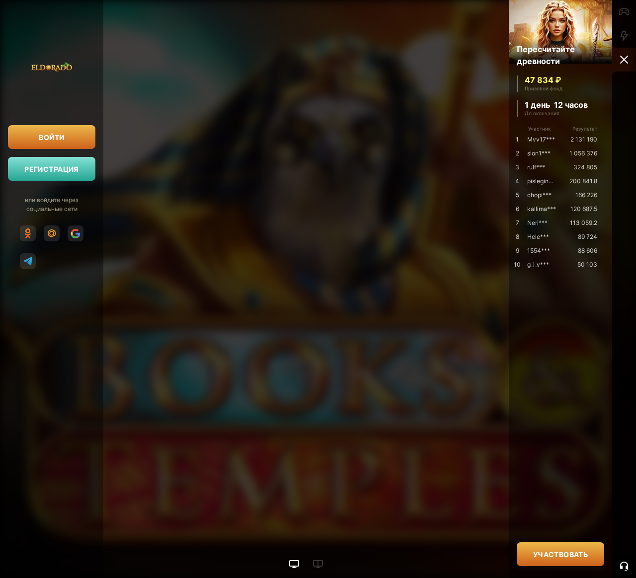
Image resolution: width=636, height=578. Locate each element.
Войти (51, 137)
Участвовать (560, 554)
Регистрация (51, 169)
